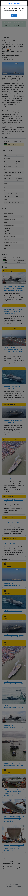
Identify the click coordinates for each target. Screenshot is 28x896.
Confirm (14, 16)
